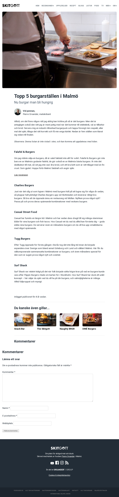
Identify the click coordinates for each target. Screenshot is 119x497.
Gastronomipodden (49, 490)
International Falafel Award (60, 494)
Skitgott (75, 490)
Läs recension (21, 175)
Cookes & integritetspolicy (59, 475)
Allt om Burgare (86, 490)
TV (102, 6)
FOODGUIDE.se (18, 490)
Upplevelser (61, 6)
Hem (37, 6)
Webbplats (7, 423)
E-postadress (9, 415)
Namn (6, 408)
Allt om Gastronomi (32, 490)
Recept (73, 6)
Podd (96, 6)
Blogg (81, 6)
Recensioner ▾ (48, 6)
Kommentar (8, 372)
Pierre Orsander (68, 456)
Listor (89, 6)
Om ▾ (115, 6)
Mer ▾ (108, 6)
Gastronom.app (64, 490)
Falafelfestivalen (100, 490)
